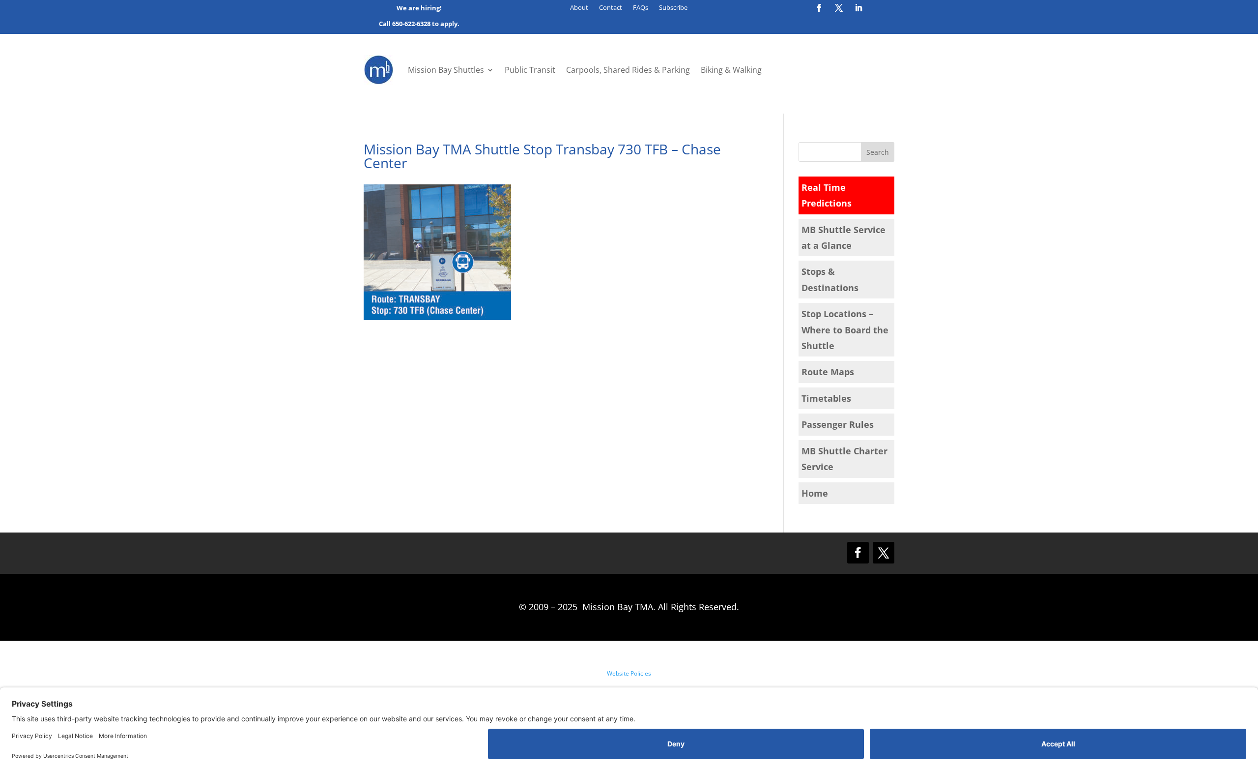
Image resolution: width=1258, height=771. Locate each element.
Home (814, 493)
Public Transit (530, 69)
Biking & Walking (731, 69)
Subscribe (673, 8)
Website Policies (629, 673)
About (579, 8)
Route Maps (827, 372)
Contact (610, 8)
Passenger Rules (837, 424)
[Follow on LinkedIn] (858, 8)
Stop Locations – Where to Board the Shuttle (844, 330)
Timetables (826, 398)
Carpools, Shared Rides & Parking (628, 69)
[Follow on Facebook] (819, 8)
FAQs (640, 8)
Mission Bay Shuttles (446, 69)
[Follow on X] (839, 8)
